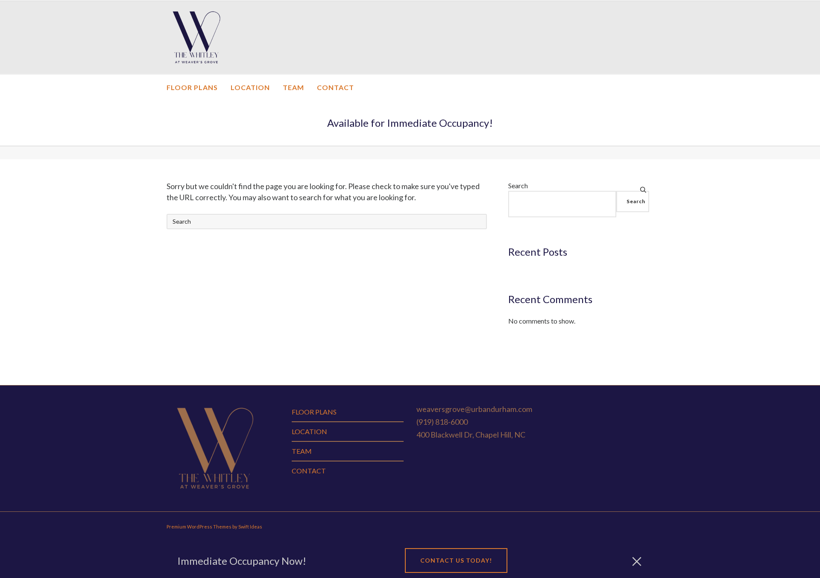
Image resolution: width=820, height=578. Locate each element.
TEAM (302, 451)
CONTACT (309, 471)
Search (518, 185)
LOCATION (309, 431)
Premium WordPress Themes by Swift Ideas (214, 526)
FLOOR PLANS (314, 412)
